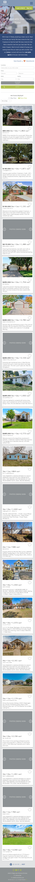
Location (3, 65)
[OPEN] (31, 3)
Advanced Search (17, 83)
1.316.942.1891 (18, 875)
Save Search (17, 61)
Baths (19, 76)
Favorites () (30, 61)
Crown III (13, 879)
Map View (13, 98)
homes (8, 52)
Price (2, 70)
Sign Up (29, 8)
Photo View (23, 98)
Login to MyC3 (20, 8)
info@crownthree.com (18, 877)
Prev (4, 115)
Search (17, 86)
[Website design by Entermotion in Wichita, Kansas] (26, 879)
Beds (2, 76)
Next (30, 115)
